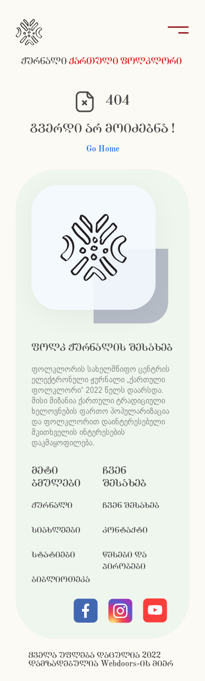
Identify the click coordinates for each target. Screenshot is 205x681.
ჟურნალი (52, 506)
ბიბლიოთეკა (61, 580)
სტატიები (53, 555)
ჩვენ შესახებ (130, 506)
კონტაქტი (125, 530)
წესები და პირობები (124, 561)
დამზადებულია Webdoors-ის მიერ (100, 664)
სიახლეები (56, 530)
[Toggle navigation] (175, 32)
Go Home (102, 149)
